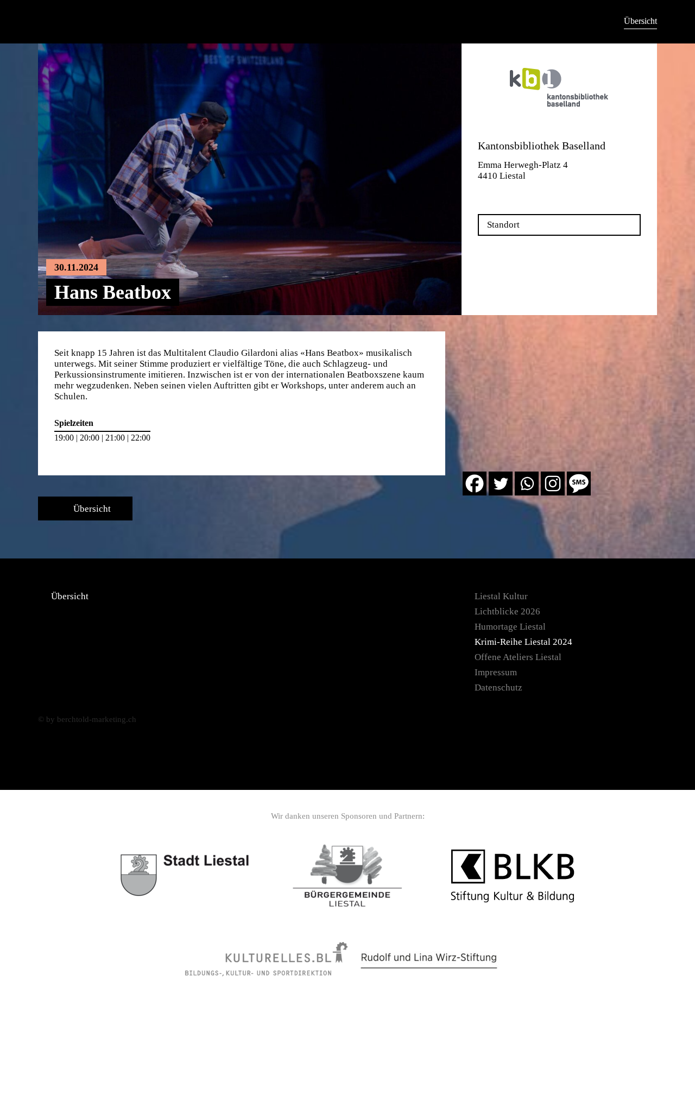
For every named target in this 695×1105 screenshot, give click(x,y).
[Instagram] (553, 483)
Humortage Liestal (510, 626)
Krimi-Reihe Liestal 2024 (523, 642)
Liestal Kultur (501, 596)
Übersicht (640, 21)
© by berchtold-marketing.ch (87, 719)
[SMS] (579, 483)
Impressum (496, 672)
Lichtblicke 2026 (507, 611)
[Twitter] (501, 483)
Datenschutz (498, 687)
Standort (503, 224)
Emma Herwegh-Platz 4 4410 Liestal (523, 170)
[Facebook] (474, 483)
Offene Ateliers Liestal (518, 657)
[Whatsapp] (527, 483)
